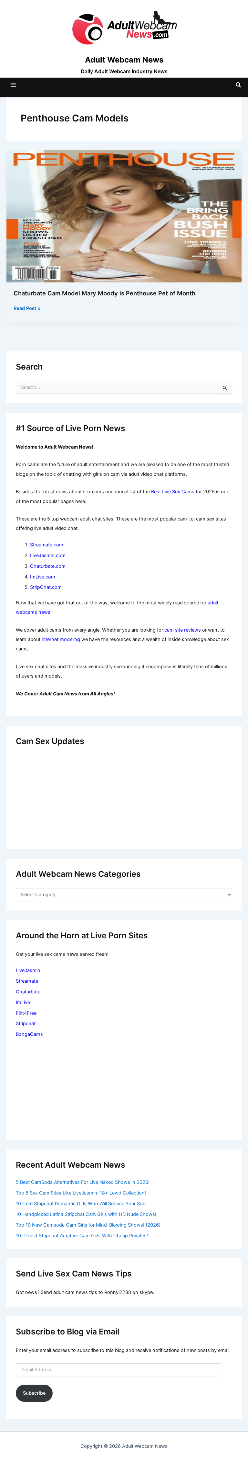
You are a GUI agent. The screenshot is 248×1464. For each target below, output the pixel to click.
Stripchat (26, 1023)
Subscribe (34, 1393)
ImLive (23, 1002)
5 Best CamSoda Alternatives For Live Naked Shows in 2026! (83, 1182)
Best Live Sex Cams (172, 492)
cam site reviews (182, 630)
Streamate (27, 981)
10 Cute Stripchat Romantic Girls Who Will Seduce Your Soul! (82, 1204)
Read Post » (27, 308)
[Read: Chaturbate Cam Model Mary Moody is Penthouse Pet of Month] (124, 216)
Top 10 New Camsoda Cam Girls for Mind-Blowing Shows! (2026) (88, 1225)
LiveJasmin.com (48, 555)
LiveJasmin (28, 970)
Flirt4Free (26, 1013)
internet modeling (61, 639)
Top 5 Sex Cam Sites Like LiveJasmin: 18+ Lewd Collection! (81, 1193)
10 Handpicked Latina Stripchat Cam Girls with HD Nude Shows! (86, 1214)
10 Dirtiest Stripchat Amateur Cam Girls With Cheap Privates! (82, 1236)
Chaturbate (28, 992)
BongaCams (29, 1034)
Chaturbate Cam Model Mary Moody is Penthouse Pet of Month (104, 293)
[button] (239, 85)
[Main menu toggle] (13, 85)
